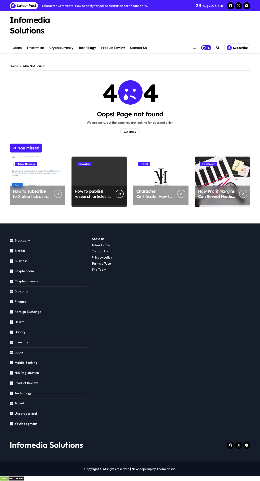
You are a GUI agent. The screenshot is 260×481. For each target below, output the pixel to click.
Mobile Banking (26, 163)
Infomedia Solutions (46, 445)
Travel (144, 163)
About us (98, 239)
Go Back (130, 132)
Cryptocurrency (61, 48)
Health (20, 322)
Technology (87, 48)
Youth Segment (26, 424)
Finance (20, 302)
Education (84, 163)
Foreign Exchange (28, 312)
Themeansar (165, 469)
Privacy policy (102, 257)
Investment (35, 48)
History (20, 332)
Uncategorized (26, 413)
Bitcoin (20, 251)
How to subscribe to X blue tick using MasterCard (31, 196)
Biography (22, 240)
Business (21, 261)
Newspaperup (142, 469)
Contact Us (138, 48)
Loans (17, 48)
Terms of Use (101, 263)
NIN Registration (27, 373)
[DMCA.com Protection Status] (130, 478)
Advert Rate (101, 245)
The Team (99, 269)
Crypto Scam (24, 271)
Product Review (113, 48)
